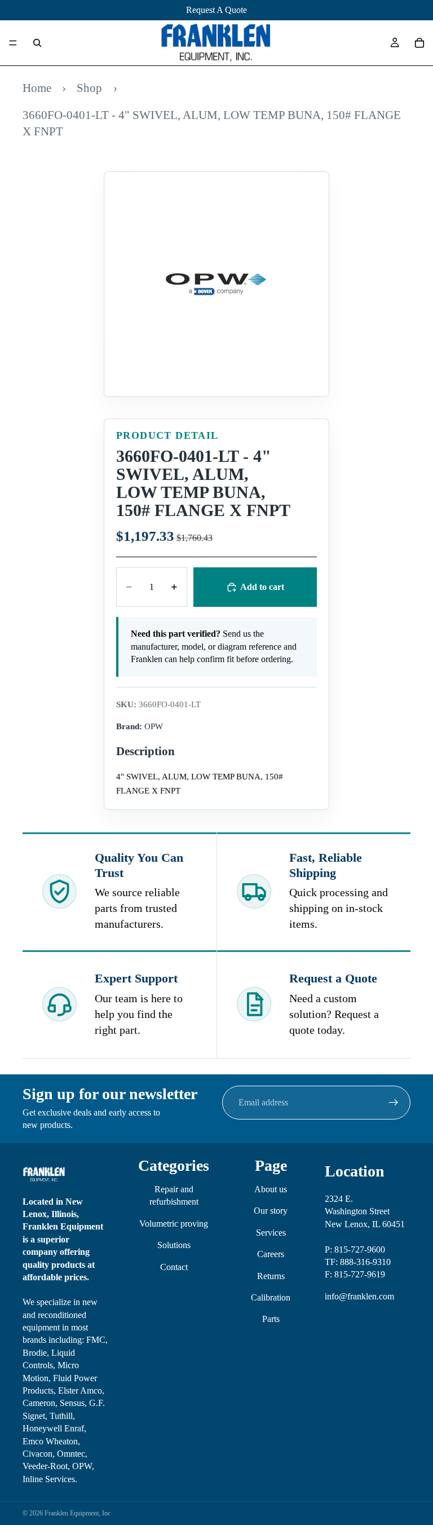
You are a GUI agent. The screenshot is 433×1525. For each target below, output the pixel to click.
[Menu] (13, 43)
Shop (89, 87)
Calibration (270, 1297)
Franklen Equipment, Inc (78, 1513)
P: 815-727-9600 (355, 1249)
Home (37, 87)
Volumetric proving (173, 1223)
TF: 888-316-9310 (358, 1262)
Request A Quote (216, 10)
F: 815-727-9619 (355, 1274)
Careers (270, 1254)
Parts (271, 1319)
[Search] (37, 42)
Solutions (174, 1245)
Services (271, 1232)
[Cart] (419, 42)
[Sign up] (393, 1102)
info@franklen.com (359, 1296)
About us (270, 1189)
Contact (174, 1267)
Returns (271, 1276)
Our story (271, 1210)
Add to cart (262, 587)
